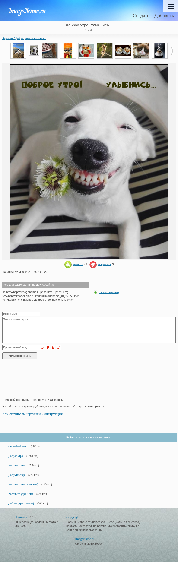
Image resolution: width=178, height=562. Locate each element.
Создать (141, 15)
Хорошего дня (16, 465)
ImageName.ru (85, 539)
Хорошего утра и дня (20, 494)
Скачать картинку (109, 292)
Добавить (164, 15)
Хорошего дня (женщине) (23, 484)
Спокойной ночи (17, 446)
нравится (78, 264)
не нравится (104, 264)
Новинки (21, 517)
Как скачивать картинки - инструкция (32, 414)
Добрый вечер (16, 475)
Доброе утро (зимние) (21, 503)
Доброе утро (15, 456)
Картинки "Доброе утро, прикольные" (24, 38)
